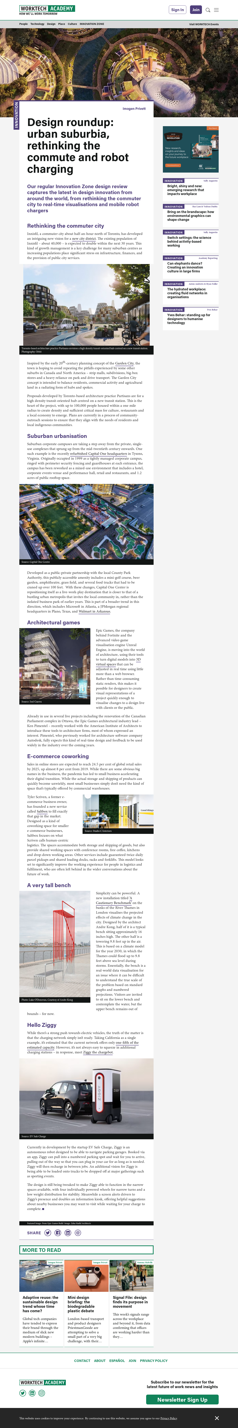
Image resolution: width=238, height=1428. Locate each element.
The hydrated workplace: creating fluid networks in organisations (187, 293)
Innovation (16, 115)
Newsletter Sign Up (182, 1399)
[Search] (208, 10)
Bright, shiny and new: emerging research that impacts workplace (185, 190)
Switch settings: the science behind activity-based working (189, 241)
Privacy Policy (168, 1418)
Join (196, 9)
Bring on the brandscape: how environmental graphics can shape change (190, 215)
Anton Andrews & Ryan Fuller (203, 283)
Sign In (177, 9)
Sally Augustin (211, 180)
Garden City (124, 363)
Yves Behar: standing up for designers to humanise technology (188, 319)
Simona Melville (144, 1262)
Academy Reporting (208, 258)
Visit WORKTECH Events (204, 24)
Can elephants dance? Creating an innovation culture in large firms (185, 267)
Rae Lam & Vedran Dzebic (205, 206)
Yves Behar (212, 309)
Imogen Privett (134, 108)
